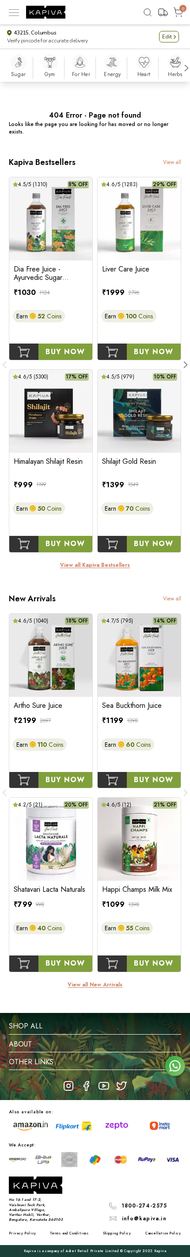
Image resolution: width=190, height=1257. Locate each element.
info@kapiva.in (144, 1219)
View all (172, 162)
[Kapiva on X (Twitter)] (121, 1086)
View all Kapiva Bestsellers (95, 565)
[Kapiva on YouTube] (104, 1086)
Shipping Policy (117, 1233)
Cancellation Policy (163, 1233)
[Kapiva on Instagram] (68, 1086)
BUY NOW (65, 352)
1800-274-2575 (144, 1206)
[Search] (147, 12)
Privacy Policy (22, 1233)
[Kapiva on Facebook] (86, 1086)
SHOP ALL (25, 1026)
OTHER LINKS (31, 1062)
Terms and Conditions (69, 1233)
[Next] (186, 68)
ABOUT (20, 1044)
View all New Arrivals (95, 985)
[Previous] (4, 364)
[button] (169, 36)
